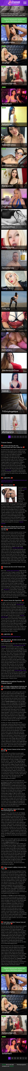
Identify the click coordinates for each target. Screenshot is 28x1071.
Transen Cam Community (12, 570)
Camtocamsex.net (16, 636)
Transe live (6, 589)
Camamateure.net (5, 636)
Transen (25, 489)
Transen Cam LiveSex (17, 548)
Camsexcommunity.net (7, 480)
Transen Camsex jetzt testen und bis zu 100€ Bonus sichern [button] (14, 20)
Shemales (8, 470)
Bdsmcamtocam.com (7, 481)
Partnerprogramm (21, 1064)
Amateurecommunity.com (20, 480)
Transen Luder (20, 604)
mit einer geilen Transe (20, 670)
